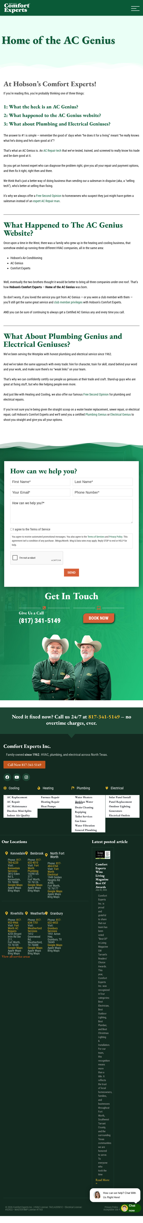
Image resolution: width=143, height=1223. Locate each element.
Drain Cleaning (84, 807)
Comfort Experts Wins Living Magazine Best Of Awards (102, 875)
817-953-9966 (14, 921)
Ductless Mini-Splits (19, 811)
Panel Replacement (120, 802)
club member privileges (68, 302)
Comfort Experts (18, 8)
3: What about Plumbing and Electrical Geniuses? (57, 123)
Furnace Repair (50, 797)
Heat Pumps (48, 806)
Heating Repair (50, 802)
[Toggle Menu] (135, 9)
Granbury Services (53, 930)
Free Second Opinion (48, 196)
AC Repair (13, 802)
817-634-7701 (34, 921)
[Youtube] (17, 777)
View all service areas (16, 957)
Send (71, 572)
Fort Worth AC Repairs (13, 928)
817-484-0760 (54, 865)
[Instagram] (26, 777)
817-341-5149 (104, 716)
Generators (115, 811)
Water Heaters (83, 797)
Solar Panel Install (120, 797)
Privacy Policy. (116, 536)
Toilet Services (83, 816)
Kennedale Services (14, 870)
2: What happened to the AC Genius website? (52, 115)
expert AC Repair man (46, 201)
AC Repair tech (52, 150)
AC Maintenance (17, 806)
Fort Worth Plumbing (33, 868)
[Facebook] (7, 777)
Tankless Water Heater (84, 802)
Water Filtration (85, 825)
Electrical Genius (120, 414)
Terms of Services (96, 536)
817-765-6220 (14, 861)
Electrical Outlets (119, 815)
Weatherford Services (35, 930)
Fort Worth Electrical (53, 871)
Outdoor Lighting (119, 806)
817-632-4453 (54, 921)
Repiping (80, 812)
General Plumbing (86, 830)
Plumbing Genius (96, 414)
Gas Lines (80, 821)
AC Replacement (17, 797)
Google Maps (15, 885)
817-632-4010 (34, 861)
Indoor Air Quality (18, 815)
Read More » (102, 1181)
